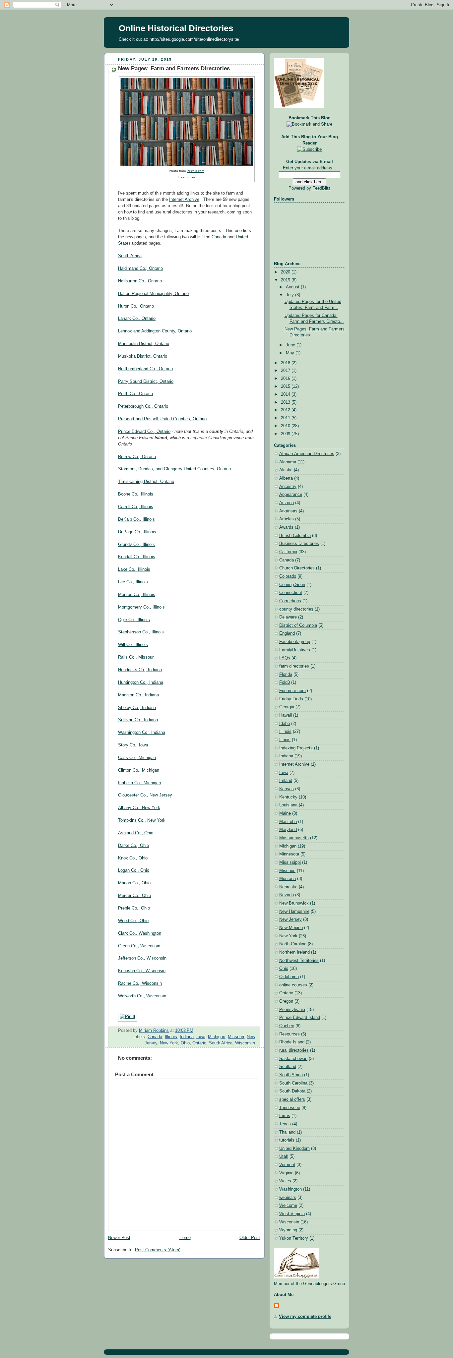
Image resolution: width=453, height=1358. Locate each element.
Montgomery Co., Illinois (141, 607)
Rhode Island (291, 1042)
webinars (287, 1197)
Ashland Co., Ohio (135, 833)
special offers (292, 1099)
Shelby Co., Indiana (137, 707)
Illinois (171, 1036)
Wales (285, 1181)
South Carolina (293, 1083)
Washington (290, 1189)
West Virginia (292, 1213)
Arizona (286, 503)
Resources (289, 1034)
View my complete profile (305, 1316)
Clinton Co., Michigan (138, 770)
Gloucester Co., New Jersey (145, 795)
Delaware (288, 617)
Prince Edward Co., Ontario (144, 431)
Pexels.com (195, 171)
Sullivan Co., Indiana (138, 720)
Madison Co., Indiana (138, 695)
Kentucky (288, 797)
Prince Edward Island (299, 1017)
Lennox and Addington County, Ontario (155, 331)
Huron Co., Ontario (136, 306)
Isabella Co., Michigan (139, 783)
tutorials (286, 1140)
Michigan (216, 1036)
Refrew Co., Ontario (137, 456)
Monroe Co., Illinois (136, 594)
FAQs (284, 658)
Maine (285, 813)
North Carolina (292, 944)
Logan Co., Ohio (133, 870)
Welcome (288, 1205)
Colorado (287, 576)
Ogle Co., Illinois (134, 620)
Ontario (199, 1043)
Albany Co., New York (139, 807)
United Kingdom (294, 1148)
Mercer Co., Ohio (134, 895)
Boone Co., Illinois (135, 494)
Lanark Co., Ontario (137, 318)
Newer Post (119, 1237)
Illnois (285, 740)
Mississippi (290, 862)
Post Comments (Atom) (157, 1250)
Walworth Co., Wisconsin (142, 996)
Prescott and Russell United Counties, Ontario (162, 419)
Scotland (287, 1066)
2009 (286, 434)
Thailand (287, 1132)
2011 (286, 418)
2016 (286, 378)
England (287, 633)
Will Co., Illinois (133, 644)
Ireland (285, 780)
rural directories (294, 1050)
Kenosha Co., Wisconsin (141, 971)
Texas (285, 1124)
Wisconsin (245, 1043)
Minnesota (289, 854)
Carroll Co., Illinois (135, 506)
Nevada (286, 895)
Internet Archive (184, 199)
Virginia (286, 1173)
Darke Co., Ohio (133, 845)
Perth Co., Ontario (135, 393)
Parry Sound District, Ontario (145, 381)
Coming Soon (292, 584)
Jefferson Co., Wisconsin (142, 958)
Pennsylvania (292, 1009)
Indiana (187, 1036)
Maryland (288, 829)
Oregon (286, 1001)
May (290, 353)
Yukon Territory (293, 1238)
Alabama (287, 462)
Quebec (286, 1026)
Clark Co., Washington (139, 933)
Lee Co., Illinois (133, 582)
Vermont (287, 1164)
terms (284, 1115)
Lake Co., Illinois (134, 569)
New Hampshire (294, 911)
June (291, 345)
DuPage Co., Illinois (137, 532)
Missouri (236, 1036)
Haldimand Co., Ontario (140, 268)
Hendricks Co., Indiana (140, 670)
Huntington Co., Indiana (140, 682)
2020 (286, 272)
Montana (287, 878)
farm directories (294, 666)
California (288, 552)
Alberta (286, 478)
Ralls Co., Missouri (136, 657)
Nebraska (288, 887)
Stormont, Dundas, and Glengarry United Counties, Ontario (174, 469)
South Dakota (292, 1091)
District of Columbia (298, 625)
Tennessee (289, 1107)
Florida (285, 674)
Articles (286, 519)
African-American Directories (306, 453)
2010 (286, 426)
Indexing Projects (296, 748)
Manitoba (288, 821)
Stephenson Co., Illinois (141, 632)
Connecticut (290, 592)
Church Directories (297, 568)
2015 (286, 386)
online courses (293, 985)
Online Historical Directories (176, 28)
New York (169, 1043)
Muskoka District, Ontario (142, 356)
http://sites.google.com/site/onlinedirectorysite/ (194, 39)
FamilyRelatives (294, 650)
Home (185, 1237)
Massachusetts (294, 838)
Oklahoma (289, 976)
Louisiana (288, 805)
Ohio (185, 1043)
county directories (296, 609)
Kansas (286, 789)
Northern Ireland (294, 952)
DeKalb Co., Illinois (136, 519)
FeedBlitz (321, 188)
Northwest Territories (299, 960)
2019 (286, 280)
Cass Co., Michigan (137, 757)
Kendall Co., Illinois (136, 557)
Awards (286, 527)
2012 (286, 410)
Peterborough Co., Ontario (143, 406)
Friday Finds (291, 699)
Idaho (284, 723)
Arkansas (288, 511)
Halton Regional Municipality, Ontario (153, 293)
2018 (286, 363)
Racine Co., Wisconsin (140, 983)
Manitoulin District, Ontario (143, 343)
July (290, 295)
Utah (283, 1156)
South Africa (130, 256)
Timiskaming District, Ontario (146, 481)
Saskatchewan (293, 1058)
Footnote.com (292, 690)
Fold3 (284, 682)
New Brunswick (294, 903)
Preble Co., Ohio (134, 908)
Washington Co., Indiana (141, 732)
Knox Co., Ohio (133, 858)
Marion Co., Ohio (134, 883)
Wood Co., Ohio (133, 920)
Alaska (285, 470)
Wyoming (288, 1230)
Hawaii (285, 715)
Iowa (200, 1036)
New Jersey (290, 919)
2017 (286, 370)
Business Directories (299, 543)
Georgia (286, 707)
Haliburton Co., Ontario (140, 281)
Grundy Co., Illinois (136, 544)
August (293, 287)
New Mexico (291, 927)
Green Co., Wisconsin (139, 946)
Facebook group (294, 641)
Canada (219, 237)
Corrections (290, 601)
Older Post (249, 1237)
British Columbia (295, 535)
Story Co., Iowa (133, 745)
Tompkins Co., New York (141, 820)
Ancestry (287, 486)
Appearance (290, 494)
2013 (286, 402)
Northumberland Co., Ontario (145, 369)
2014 (286, 394)
